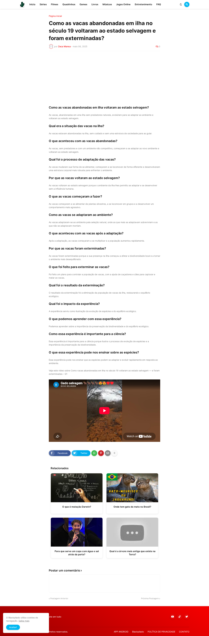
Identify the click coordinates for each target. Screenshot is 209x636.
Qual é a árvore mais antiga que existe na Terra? (132, 553)
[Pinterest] (101, 453)
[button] (180, 4)
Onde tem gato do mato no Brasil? (132, 506)
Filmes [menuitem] (54, 4)
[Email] (108, 453)
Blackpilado (138, 631)
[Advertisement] (104, 76)
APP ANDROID (121, 631)
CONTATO (184, 631)
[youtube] (172, 616)
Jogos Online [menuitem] (123, 4)
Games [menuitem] (83, 4)
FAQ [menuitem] (158, 4)
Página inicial (55, 16)
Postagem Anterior (59, 598)
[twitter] (186, 616)
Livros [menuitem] (94, 4)
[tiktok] (179, 616)
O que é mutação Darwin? (76, 506)
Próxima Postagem (150, 598)
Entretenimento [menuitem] (143, 4)
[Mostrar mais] (114, 453)
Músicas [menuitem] (107, 4)
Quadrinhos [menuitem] (68, 4)
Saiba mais (24, 620)
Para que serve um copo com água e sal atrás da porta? (77, 553)
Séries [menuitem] (43, 4)
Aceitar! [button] (13, 627)
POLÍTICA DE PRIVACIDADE (161, 631)
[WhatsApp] (94, 453)
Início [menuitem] (32, 4)
